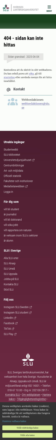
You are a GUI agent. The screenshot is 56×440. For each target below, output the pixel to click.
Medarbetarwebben (14, 186)
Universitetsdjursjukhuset (17, 160)
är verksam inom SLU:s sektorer (21, 235)
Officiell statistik (12, 176)
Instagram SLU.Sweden (16, 307)
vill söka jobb (11, 225)
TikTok (7, 328)
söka (31, 73)
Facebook (9, 323)
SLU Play (8, 334)
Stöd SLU (9, 289)
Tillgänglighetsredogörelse (31, 399)
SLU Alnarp (10, 263)
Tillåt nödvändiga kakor (27, 428)
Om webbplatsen (31, 394)
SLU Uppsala (10, 274)
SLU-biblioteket (12, 154)
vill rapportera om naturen (18, 230)
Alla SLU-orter (11, 258)
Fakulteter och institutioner (18, 181)
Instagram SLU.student (16, 312)
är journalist (10, 214)
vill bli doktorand (13, 219)
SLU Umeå (9, 268)
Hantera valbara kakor (14, 421)
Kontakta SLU (11, 284)
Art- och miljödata (13, 170)
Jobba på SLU (11, 279)
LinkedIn (8, 317)
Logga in (8, 191)
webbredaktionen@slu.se (36, 105)
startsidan (9, 77)
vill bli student (11, 209)
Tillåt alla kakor (27, 435)
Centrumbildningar (14, 165)
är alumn (8, 240)
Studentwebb (11, 149)
